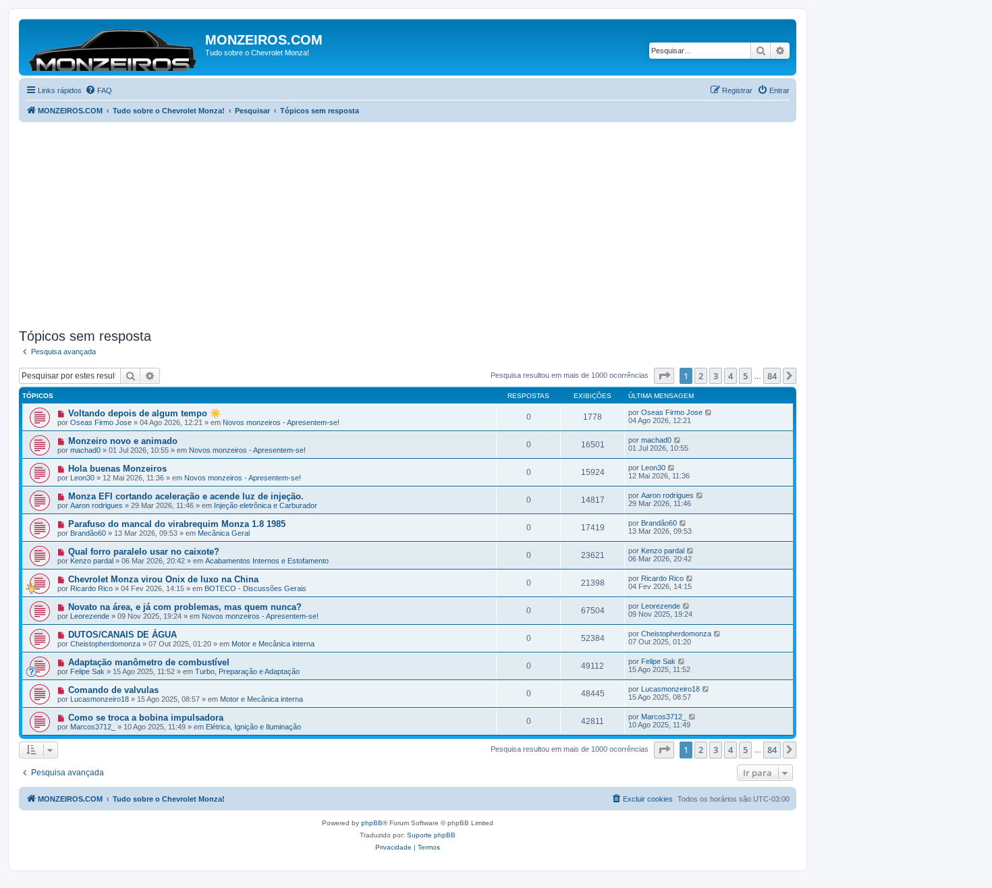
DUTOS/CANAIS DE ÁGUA (122, 635)
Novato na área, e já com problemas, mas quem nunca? (185, 607)
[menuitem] (98, 90)
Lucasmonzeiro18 (99, 699)
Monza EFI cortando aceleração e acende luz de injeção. (186, 496)
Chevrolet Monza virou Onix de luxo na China (163, 579)
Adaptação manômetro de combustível (148, 662)
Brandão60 (88, 533)
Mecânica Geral (224, 533)
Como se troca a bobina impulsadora (145, 718)
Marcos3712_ (92, 727)
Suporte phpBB (431, 835)
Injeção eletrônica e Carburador (265, 505)
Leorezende (89, 616)
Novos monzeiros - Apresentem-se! (281, 422)
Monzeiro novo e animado (122, 441)
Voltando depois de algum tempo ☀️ (144, 413)
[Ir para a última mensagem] (709, 412)
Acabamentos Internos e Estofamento (267, 561)
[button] (664, 376)
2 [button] (700, 376)
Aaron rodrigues (96, 505)
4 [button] (730, 376)
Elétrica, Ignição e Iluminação (253, 727)
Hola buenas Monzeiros (117, 469)
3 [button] (715, 376)
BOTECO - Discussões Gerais (255, 588)
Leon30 (82, 478)
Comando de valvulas (113, 690)
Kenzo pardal (91, 561)
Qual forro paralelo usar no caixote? (143, 552)
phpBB (372, 823)
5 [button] (745, 376)
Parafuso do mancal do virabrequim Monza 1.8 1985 (176, 524)
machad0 (85, 450)
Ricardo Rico (91, 588)
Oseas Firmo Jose (101, 422)
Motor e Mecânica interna (272, 644)
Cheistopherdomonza (105, 644)
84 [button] (772, 376)
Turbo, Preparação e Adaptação (247, 671)
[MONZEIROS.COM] (113, 47)
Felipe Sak (87, 671)
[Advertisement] (424, 223)
